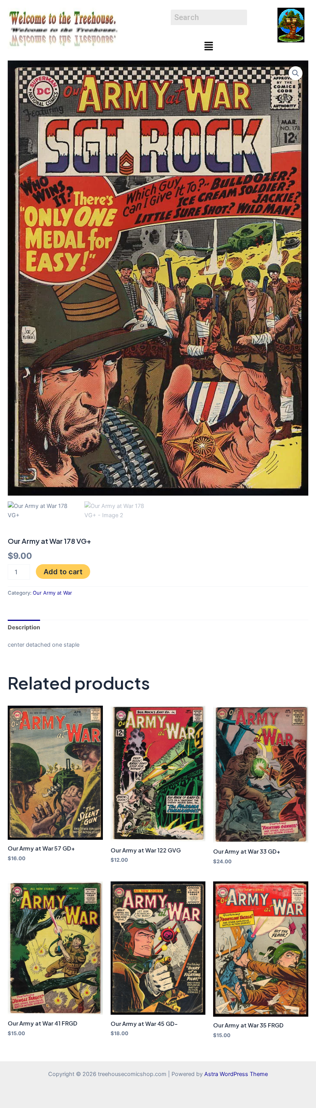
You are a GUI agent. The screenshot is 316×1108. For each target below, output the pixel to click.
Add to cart (63, 571)
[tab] (24, 627)
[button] (209, 46)
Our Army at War (52, 593)
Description (24, 627)
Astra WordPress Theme (236, 1074)
